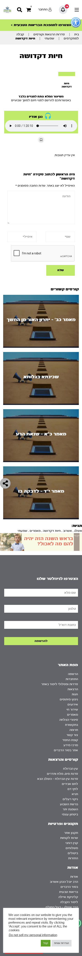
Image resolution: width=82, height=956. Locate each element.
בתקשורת (71, 725)
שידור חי (72, 709)
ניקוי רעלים (70, 799)
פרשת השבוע (69, 804)
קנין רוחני (71, 843)
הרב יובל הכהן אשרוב (64, 882)
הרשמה (73, 674)
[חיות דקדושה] (66, 74)
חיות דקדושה (52, 531)
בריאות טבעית (68, 892)
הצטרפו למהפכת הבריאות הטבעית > (41, 25)
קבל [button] (45, 943)
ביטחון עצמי (70, 814)
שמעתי (49, 38)
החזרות (73, 858)
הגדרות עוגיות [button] (61, 943)
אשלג (78, 531)
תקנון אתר (71, 833)
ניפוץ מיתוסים (69, 699)
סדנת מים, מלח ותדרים (62, 774)
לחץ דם (72, 789)
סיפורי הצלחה (68, 720)
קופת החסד (70, 740)
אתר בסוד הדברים (66, 750)
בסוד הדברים (69, 887)
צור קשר (72, 735)
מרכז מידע (70, 745)
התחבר (43, 9)
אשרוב (67, 531)
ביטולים (73, 853)
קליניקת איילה (68, 897)
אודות (74, 876)
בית (76, 34)
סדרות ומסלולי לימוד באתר (59, 684)
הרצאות (72, 689)
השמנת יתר (70, 809)
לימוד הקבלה (69, 902)
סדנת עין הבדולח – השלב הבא (57, 779)
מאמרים (35, 531)
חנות (75, 694)
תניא (75, 794)
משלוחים (72, 848)
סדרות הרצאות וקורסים (49, 34)
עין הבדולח (70, 768)
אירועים (72, 704)
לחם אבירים (70, 784)
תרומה (73, 730)
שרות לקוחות (69, 838)
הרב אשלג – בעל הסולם (62, 907)
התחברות (72, 679)
